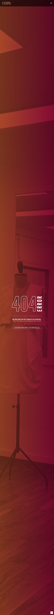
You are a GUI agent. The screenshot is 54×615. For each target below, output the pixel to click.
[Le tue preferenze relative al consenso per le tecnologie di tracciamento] (51, 612)
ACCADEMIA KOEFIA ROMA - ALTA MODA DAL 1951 (27, 327)
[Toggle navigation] (51, 3)
